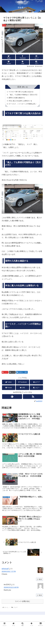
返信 (40, 579)
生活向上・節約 (22, 372)
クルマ (6, 372)
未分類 (13, 372)
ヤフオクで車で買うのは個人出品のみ (21, 92)
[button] (36, 62)
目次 (19, 87)
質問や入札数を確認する (17, 98)
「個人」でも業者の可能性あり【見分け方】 (23, 94)
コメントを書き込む (22, 601)
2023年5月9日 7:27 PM (9, 571)
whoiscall (5, 569)
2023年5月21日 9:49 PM (11, 587)
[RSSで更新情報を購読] (33, 396)
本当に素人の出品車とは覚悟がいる (20, 101)
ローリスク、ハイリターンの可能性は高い (22, 104)
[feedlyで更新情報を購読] (12, 396)
